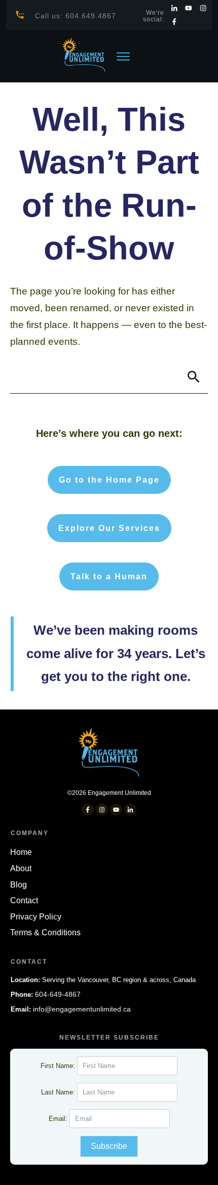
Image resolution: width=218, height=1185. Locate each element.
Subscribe (109, 1146)
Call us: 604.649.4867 (75, 16)
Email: (59, 1118)
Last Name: (59, 1092)
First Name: (59, 1066)
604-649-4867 (58, 994)
